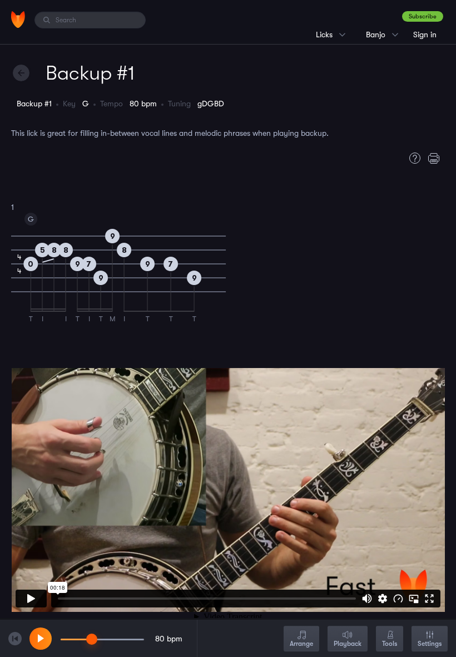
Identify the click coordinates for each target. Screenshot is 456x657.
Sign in (425, 34)
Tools (389, 644)
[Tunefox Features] (412, 158)
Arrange (301, 644)
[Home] (18, 19)
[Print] (436, 158)
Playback (347, 644)
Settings (430, 644)
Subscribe (423, 16)
